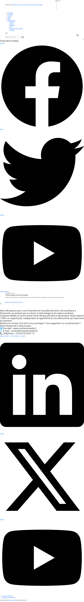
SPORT (9, 17)
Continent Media (13, 600)
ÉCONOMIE (10, 14)
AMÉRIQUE (12, 25)
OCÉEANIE (12, 30)
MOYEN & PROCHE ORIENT (16, 28)
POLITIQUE (10, 13)
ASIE (11, 27)
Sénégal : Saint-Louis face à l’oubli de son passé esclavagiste (27, 4)
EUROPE (12, 24)
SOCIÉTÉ (9, 16)
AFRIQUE (12, 22)
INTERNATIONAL (11, 21)
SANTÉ (9, 19)
